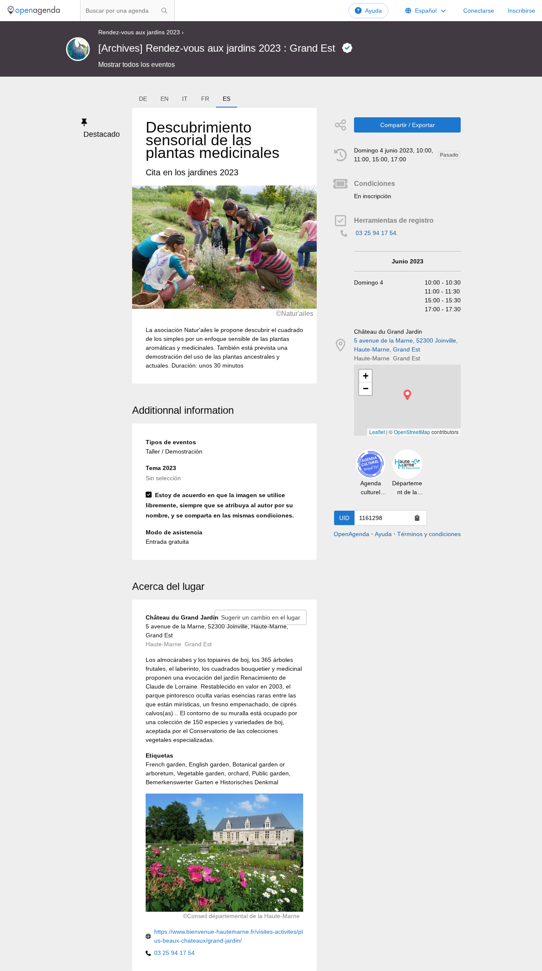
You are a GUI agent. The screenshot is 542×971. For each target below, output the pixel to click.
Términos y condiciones (429, 534)
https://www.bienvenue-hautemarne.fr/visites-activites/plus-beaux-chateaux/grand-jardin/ (228, 936)
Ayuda (373, 10)
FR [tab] (205, 98)
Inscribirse (521, 10)
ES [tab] (226, 98)
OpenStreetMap (412, 431)
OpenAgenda (351, 534)
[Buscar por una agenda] (164, 10)
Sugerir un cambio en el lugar (260, 617)
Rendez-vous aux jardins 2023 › (141, 32)
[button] (407, 395)
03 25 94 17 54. (377, 233)
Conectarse (478, 10)
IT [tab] (185, 98)
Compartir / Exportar (407, 125)
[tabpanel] (224, 246)
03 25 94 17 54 (174, 952)
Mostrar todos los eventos (136, 64)
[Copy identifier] (417, 518)
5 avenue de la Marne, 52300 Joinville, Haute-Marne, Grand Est (406, 345)
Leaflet (377, 431)
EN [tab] (164, 98)
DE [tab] (143, 98)
